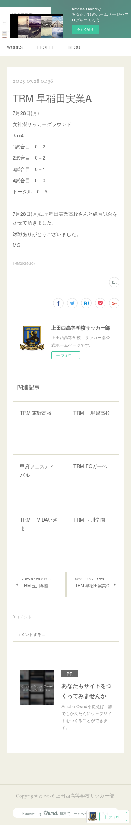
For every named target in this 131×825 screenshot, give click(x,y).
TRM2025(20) (24, 263)
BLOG (74, 47)
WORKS (15, 47)
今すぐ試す (85, 29)
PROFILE (45, 47)
